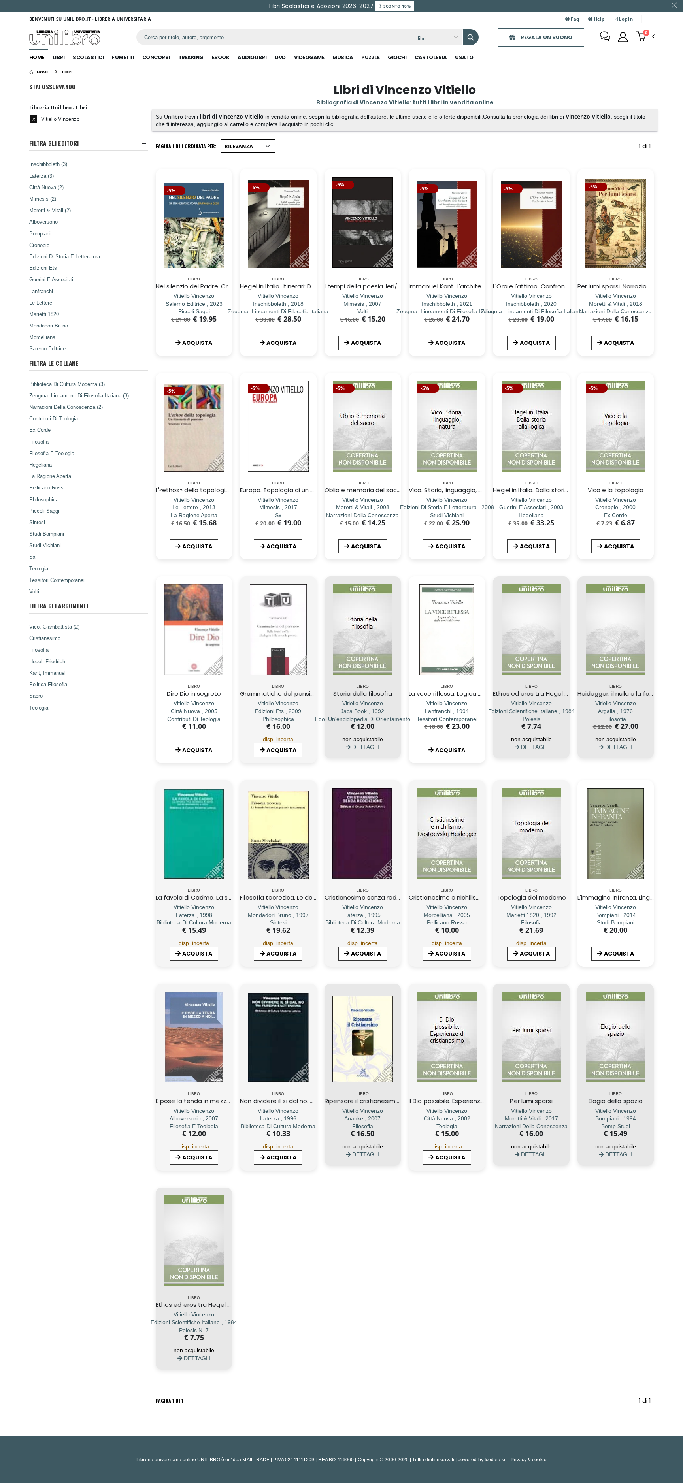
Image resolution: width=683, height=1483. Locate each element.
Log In (625, 19)
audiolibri (252, 57)
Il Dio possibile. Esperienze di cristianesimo (470, 1101)
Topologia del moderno (531, 897)
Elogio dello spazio (616, 1101)
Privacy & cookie (529, 1459)
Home (36, 57)
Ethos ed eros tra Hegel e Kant (538, 693)
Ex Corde (40, 429)
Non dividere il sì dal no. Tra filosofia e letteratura (312, 1101)
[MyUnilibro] (623, 37)
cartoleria (431, 57)
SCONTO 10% (396, 6)
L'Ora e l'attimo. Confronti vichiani (542, 286)
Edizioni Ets (43, 267)
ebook (221, 57)
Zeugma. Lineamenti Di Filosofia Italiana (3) (79, 395)
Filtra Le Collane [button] (53, 363)
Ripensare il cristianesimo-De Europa (379, 1101)
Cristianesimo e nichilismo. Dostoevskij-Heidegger (483, 897)
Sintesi (37, 522)
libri (59, 57)
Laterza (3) (41, 175)
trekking (191, 57)
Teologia (38, 568)
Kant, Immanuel (47, 672)
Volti (34, 591)
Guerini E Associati (51, 279)
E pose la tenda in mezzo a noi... (203, 1101)
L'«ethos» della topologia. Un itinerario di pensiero (229, 490)
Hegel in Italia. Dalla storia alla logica (546, 490)
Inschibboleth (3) (48, 163)
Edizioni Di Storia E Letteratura (64, 256)
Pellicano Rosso (47, 487)
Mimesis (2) (42, 198)
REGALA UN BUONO (545, 37)
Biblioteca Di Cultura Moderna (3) (67, 384)
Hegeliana (40, 464)
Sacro (36, 695)
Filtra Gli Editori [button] (54, 143)
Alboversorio (43, 221)
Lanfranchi (41, 291)
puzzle (370, 57)
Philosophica (43, 499)
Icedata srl (496, 1459)
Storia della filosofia (362, 693)
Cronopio (39, 244)
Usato (464, 57)
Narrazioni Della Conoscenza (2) (66, 406)
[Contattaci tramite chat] (605, 37)
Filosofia (39, 441)
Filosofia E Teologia (51, 453)
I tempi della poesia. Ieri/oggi (367, 286)
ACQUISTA (197, 343)
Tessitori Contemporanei (57, 579)
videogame (309, 57)
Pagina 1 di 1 (169, 1400)
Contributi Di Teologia (53, 418)
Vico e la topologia (615, 490)
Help (598, 19)
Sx (32, 556)
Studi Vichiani (45, 545)
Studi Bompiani (46, 533)
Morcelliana (42, 337)
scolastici (88, 57)
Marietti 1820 (44, 314)
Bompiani (40, 233)
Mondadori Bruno (48, 325)
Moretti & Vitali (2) (50, 210)
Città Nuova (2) (46, 187)
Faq (574, 19)
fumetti (123, 57)
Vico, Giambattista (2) (54, 626)
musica (342, 57)
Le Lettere (40, 302)
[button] (645, 36)
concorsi (156, 57)
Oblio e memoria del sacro (364, 490)
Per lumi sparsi (531, 1101)
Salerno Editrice (47, 348)
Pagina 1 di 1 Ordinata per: (186, 146)
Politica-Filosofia (48, 684)
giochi (397, 57)
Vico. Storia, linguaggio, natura (453, 490)
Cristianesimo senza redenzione (372, 897)
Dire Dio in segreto (194, 693)
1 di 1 (646, 147)
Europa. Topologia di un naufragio (289, 490)
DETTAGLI (365, 747)
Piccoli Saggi (44, 510)
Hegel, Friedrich (47, 661)
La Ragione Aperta (50, 476)
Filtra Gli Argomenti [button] (58, 606)
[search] (471, 37)
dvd (280, 57)
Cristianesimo (44, 638)
